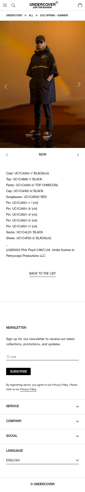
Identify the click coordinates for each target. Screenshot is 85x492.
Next (79, 84)
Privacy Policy (28, 389)
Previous (6, 86)
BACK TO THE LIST (42, 273)
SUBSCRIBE (18, 371)
